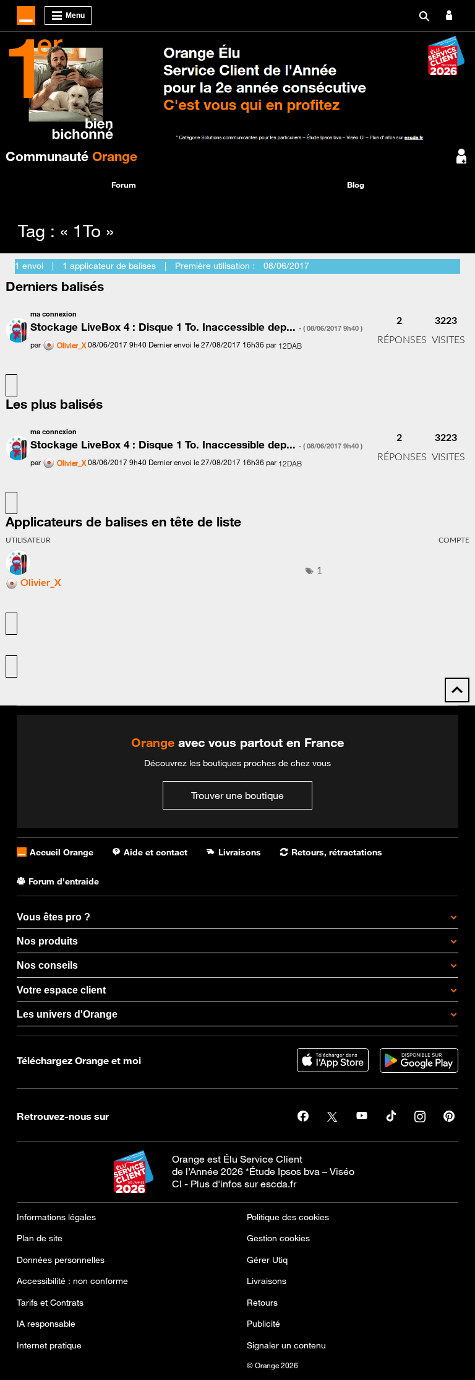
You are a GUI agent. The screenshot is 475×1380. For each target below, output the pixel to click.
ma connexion (53, 313)
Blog (355, 185)
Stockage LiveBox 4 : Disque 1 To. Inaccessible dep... (196, 327)
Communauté (71, 156)
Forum (123, 185)
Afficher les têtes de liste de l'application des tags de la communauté (11, 666)
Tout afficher (11, 385)
